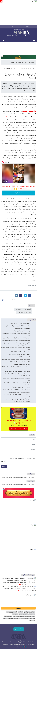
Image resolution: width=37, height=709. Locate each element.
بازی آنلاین (20, 612)
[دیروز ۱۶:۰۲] (31, 580)
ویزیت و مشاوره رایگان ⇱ (19, 428)
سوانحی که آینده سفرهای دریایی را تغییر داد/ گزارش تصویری (16, 338)
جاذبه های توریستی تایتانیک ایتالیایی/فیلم (20, 352)
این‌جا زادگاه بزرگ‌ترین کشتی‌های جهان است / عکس (18, 399)
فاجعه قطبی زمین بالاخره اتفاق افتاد (21, 401)
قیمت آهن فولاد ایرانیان (28, 616)
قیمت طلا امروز (8, 616)
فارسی (34, 27)
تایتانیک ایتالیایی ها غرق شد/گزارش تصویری (20, 323)
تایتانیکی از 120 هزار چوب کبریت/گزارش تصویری (19, 354)
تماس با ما (18, 27)
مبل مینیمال (31, 614)
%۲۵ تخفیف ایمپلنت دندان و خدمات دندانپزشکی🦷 (18, 421)
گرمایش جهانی (27, 309)
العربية (31, 27)
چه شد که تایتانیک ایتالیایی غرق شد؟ (21, 331)
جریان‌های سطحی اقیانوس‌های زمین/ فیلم (20, 387)
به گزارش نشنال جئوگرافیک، (29, 111)
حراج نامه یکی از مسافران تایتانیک (22, 364)
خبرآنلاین (18, 33)
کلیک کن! (18, 193)
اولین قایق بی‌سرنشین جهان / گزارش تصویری (19, 392)
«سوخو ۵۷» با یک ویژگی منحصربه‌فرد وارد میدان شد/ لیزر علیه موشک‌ (18, 477)
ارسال (3, 466)
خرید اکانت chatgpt (8, 618)
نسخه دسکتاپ (18, 629)
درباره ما (15, 27)
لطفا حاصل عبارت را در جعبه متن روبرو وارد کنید (23, 459)
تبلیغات (11, 27)
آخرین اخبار (31, 474)
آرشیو (8, 27)
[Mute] (7, 181)
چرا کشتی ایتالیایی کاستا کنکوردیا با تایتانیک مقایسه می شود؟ (16, 340)
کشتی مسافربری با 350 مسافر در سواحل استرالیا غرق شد (17, 357)
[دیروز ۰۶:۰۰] (31, 589)
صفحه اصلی (31, 62)
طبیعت (12, 62)
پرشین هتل (15, 614)
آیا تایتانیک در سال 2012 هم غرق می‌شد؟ (20, 76)
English (27, 27)
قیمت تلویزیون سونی (11, 612)
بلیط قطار (32, 618)
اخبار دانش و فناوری (21, 62)
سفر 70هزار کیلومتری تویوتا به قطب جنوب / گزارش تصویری (16, 390)
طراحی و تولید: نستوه (18, 647)
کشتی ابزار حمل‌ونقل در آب (24, 312)
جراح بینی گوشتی (23, 614)
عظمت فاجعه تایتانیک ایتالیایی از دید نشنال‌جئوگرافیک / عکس (16, 359)
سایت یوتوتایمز (18, 618)
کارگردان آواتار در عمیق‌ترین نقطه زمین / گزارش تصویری (17, 371)
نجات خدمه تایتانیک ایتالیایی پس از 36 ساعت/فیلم (18, 326)
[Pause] (4, 181)
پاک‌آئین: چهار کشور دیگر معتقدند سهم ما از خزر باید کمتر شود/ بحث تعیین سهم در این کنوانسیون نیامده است (14, 589)
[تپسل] (2, 56)
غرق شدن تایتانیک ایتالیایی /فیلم (22, 328)
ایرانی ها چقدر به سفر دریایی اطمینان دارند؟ (20, 362)
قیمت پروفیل (25, 618)
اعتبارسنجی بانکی (17, 616)
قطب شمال (18, 309)
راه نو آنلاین (27, 612)
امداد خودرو (32, 620)
